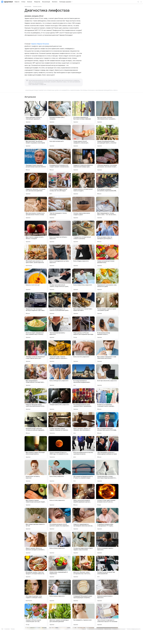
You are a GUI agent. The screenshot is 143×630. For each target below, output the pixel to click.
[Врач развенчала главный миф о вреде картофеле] (83, 304)
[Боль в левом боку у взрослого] (83, 280)
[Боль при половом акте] (59, 136)
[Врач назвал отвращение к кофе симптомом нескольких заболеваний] (107, 351)
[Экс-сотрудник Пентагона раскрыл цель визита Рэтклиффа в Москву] (107, 423)
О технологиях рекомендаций (118, 628)
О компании (7, 628)
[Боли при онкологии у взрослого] (107, 375)
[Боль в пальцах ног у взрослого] (59, 375)
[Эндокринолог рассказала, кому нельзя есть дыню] (107, 280)
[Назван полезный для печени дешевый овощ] (107, 256)
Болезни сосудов (37, 6)
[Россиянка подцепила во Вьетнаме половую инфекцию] (83, 112)
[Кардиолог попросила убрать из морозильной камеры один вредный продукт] (83, 160)
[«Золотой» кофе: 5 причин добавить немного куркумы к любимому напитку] (59, 351)
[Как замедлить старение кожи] (83, 615)
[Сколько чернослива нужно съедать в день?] (83, 208)
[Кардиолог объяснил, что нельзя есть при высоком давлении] (36, 184)
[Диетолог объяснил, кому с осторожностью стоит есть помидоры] (83, 567)
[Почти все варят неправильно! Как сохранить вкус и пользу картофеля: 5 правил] (36, 327)
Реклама (13, 628)
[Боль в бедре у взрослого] (83, 256)
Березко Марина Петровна (40, 44)
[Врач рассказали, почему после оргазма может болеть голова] (36, 208)
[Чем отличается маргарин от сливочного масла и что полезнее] (107, 615)
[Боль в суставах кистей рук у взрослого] (59, 232)
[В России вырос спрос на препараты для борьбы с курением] (107, 232)
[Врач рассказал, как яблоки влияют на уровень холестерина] (36, 136)
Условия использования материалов (95, 628)
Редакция (84, 628)
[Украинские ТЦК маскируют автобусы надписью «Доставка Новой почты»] (36, 304)
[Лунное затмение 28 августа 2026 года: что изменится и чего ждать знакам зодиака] (59, 447)
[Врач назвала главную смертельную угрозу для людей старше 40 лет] (36, 495)
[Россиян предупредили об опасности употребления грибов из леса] (59, 304)
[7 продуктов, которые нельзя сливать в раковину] (83, 232)
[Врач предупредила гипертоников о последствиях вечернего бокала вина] (36, 375)
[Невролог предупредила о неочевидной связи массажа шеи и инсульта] (83, 519)
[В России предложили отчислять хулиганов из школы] (83, 447)
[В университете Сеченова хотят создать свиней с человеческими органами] (59, 160)
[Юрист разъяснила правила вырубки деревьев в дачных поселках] (83, 495)
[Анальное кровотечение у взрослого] (107, 591)
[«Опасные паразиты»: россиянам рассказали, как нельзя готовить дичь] (107, 160)
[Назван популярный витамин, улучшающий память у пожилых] (107, 136)
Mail (2, 628)
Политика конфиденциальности (133, 628)
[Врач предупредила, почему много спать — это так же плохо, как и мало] (107, 208)
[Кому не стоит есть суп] (36, 280)
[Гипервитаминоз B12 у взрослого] (59, 399)
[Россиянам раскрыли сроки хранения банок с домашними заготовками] (83, 399)
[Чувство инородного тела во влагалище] (59, 208)
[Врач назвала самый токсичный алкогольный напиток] (36, 447)
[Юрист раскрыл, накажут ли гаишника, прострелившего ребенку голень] (83, 423)
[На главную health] (8, 2)
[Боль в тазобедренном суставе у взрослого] (59, 256)
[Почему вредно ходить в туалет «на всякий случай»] (107, 304)
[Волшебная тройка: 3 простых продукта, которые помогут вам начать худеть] (36, 567)
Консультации (28, 6)
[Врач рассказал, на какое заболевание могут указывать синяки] (107, 112)
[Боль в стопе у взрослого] (59, 495)
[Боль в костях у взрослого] (83, 351)
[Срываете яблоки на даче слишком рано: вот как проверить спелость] (36, 615)
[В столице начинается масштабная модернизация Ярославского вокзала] (83, 375)
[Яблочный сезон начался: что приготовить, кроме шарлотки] (36, 256)
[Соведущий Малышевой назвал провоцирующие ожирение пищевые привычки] (83, 591)
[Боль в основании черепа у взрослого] (107, 543)
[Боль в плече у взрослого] (59, 543)
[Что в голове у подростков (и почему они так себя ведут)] (59, 184)
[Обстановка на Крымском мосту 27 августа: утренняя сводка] (83, 471)
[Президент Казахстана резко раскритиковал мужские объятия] (36, 160)
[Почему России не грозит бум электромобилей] (107, 567)
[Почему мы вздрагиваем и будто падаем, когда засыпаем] (83, 543)
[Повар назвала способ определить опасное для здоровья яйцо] (83, 136)
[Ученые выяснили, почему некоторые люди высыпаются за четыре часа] (107, 471)
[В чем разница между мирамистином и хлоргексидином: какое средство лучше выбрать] (107, 327)
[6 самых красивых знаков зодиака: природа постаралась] (59, 423)
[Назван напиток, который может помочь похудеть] (83, 184)
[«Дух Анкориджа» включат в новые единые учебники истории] (107, 447)
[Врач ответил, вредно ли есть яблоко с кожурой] (36, 232)
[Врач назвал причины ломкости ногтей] (36, 519)
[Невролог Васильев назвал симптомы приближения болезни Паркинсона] (36, 399)
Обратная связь (107, 628)
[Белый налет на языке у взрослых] (36, 471)
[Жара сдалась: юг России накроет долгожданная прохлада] (83, 327)
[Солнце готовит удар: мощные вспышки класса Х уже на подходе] (107, 495)
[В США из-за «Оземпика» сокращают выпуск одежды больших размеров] (107, 399)
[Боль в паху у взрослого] (59, 471)
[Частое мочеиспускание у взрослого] (59, 327)
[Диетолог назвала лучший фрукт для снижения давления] (59, 615)
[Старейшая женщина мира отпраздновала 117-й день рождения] (107, 519)
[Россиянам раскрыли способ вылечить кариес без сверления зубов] (59, 519)
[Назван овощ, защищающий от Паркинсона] (59, 567)
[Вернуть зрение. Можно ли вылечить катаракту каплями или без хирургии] (36, 543)
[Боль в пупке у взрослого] (59, 591)
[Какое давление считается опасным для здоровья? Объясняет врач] (36, 112)
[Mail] (2, 2)
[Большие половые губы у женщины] (59, 112)
